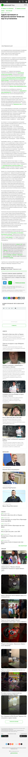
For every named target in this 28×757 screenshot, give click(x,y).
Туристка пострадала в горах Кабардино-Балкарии (13, 344)
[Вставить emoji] (15, 308)
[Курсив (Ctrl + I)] (6, 308)
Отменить (14, 325)
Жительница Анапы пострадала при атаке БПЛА (12, 542)
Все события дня (23, 545)
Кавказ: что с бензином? (8, 8)
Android (18, 244)
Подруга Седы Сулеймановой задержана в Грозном (14, 439)
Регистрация (14, 321)
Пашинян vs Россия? (21, 8)
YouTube (11, 257)
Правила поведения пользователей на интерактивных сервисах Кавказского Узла (14, 748)
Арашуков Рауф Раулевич (9, 487)
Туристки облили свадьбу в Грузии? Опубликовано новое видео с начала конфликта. (14, 620)
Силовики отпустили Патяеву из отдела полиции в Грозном (13, 395)
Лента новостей (9, 10)
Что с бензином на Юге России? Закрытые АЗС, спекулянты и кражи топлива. (14, 717)
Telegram (5, 250)
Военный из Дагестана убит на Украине (13, 334)
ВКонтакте (20, 254)
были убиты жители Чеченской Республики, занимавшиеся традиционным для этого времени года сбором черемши (13, 79)
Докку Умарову (9, 237)
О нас (2, 733)
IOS (21, 244)
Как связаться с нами (12, 733)
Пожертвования (24, 733)
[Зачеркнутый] (12, 308)
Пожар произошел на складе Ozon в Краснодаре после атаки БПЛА (13, 520)
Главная (2, 10)
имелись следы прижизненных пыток (18, 86)
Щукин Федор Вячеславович (10, 506)
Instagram (14, 254)
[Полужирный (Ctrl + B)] (3, 308)
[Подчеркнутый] (9, 308)
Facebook (9, 254)
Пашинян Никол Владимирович (11, 469)
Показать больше (14, 721)
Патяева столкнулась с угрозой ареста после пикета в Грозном (12, 366)
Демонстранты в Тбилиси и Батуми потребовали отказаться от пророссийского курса (12, 568)
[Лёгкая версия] (7, 1)
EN (4, 1)
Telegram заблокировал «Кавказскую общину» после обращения (13, 644)
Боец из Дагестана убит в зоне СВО (12, 417)
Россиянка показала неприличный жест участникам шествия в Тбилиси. (11, 693)
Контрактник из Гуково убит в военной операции (11, 536)
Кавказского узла (18, 104)
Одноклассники (6, 256)
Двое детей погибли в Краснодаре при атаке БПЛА (12, 526)
